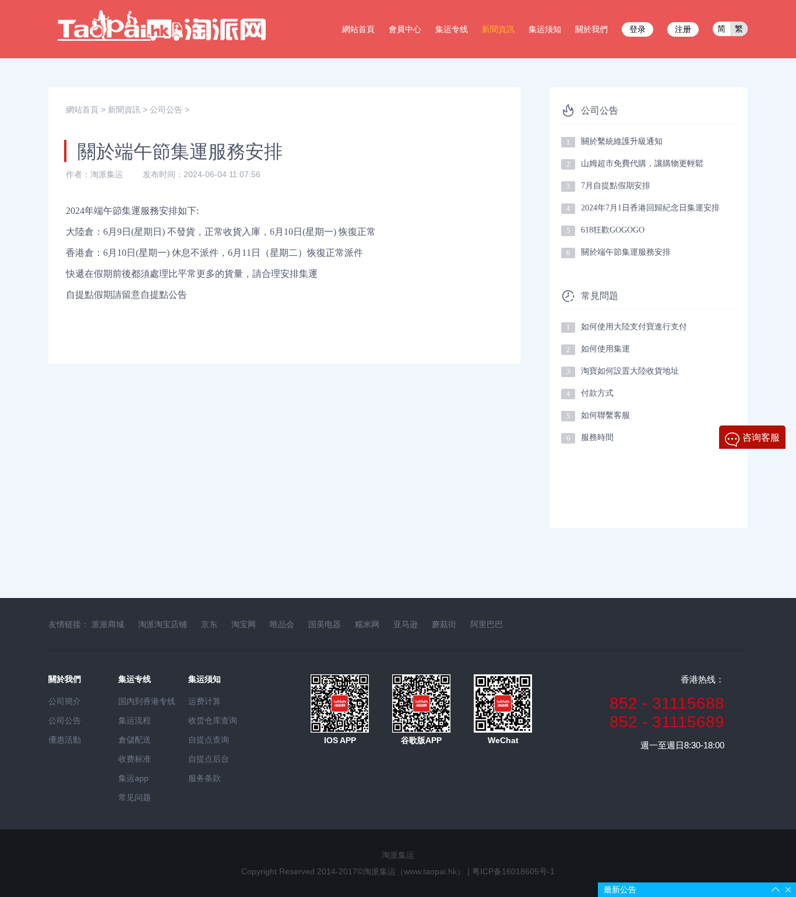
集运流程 (134, 720)
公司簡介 (64, 701)
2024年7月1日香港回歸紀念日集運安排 (650, 207)
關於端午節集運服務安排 (626, 252)
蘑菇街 (444, 624)
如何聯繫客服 (605, 415)
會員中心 (405, 29)
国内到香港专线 (146, 701)
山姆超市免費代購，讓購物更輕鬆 (642, 163)
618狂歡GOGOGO (612, 230)
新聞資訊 (498, 29)
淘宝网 (243, 624)
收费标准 (134, 759)
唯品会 (282, 624)
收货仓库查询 (212, 720)
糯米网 (367, 624)
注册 (683, 29)
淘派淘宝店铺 (162, 624)
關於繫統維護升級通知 (622, 141)
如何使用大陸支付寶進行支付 (634, 326)
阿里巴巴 (486, 624)
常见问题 (134, 797)
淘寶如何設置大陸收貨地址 (630, 371)
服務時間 (597, 437)
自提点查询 (208, 739)
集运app (133, 778)
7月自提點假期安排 (615, 185)
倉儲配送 (134, 739)
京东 (209, 624)
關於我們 (591, 29)
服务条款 (204, 778)
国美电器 (324, 624)
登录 (637, 29)
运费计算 (204, 701)
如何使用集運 (605, 348)
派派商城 (107, 624)
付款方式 (597, 393)
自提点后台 (208, 759)
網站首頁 (358, 29)
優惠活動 (64, 739)
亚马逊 (405, 624)
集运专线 (451, 29)
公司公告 (166, 109)
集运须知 (545, 29)
